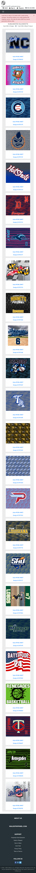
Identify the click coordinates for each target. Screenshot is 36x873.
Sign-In (12, 8)
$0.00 (6, 8)
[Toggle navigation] (3, 11)
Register (21, 8)
